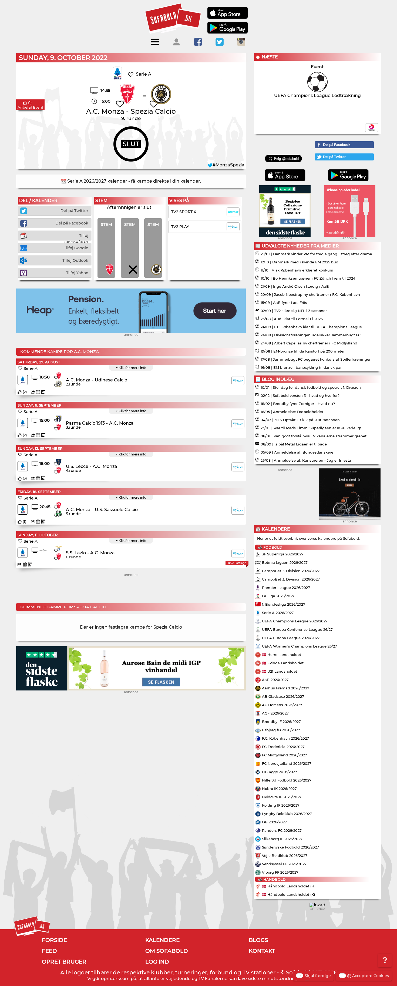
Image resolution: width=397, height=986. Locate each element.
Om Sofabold (166, 951)
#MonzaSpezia (228, 164)
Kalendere (162, 940)
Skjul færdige (318, 975)
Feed (49, 951)
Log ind (157, 961)
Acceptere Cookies (370, 975)
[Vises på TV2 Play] (237, 380)
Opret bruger (64, 961)
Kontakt (262, 951)
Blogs (258, 940)
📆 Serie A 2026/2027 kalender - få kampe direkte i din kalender (130, 181)
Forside (54, 940)
